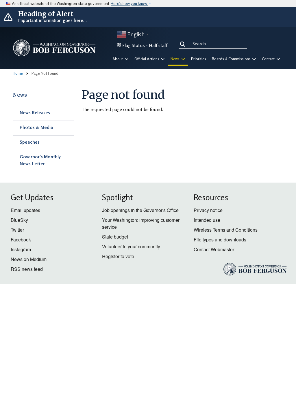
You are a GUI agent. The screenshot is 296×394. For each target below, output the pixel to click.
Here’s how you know (129, 3)
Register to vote (118, 256)
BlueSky (19, 220)
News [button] (175, 59)
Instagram (21, 249)
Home (18, 73)
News (20, 95)
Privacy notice (208, 210)
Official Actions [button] (147, 59)
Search (184, 43)
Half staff (158, 45)
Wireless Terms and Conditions (226, 229)
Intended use (207, 220)
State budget (115, 236)
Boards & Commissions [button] (231, 59)
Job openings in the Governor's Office (140, 210)
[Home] (54, 48)
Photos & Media (36, 127)
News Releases (35, 112)
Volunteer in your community (131, 246)
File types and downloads (220, 239)
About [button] (118, 59)
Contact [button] (268, 59)
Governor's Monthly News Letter (40, 160)
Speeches (30, 142)
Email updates (25, 210)
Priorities (198, 59)
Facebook (21, 239)
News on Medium (29, 259)
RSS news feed (27, 269)
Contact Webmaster (214, 249)
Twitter (17, 229)
